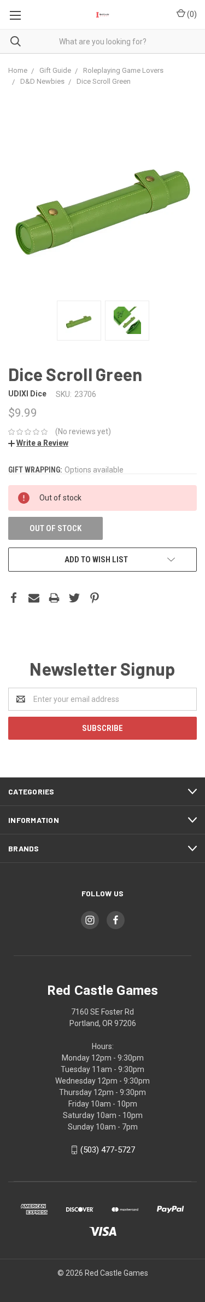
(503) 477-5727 (107, 1150)
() (191, 14)
